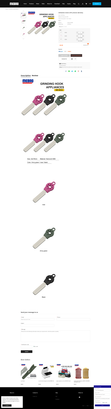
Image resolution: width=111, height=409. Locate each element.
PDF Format (72, 58)
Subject (22, 323)
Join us (60, 67)
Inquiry (69, 3)
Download (57, 3)
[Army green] (61, 32)
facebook (66, 71)
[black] (61, 39)
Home (25, 3)
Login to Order (64, 55)
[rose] (61, 36)
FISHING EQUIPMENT (14, 9)
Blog (74, 3)
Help (63, 3)
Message (23, 329)
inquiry (97, 3)
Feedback (57, 399)
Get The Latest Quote (76, 55)
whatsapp (75, 71)
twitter (72, 71)
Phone (58, 317)
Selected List (85, 44)
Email (22, 317)
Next (23, 38)
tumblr (81, 71)
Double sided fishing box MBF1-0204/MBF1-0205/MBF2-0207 (82, 381)
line (69, 71)
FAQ (56, 396)
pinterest (78, 71)
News (37, 3)
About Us (49, 3)
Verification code (25, 344)
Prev (23, 11)
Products (31, 3)
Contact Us (64, 59)
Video (43, 3)
